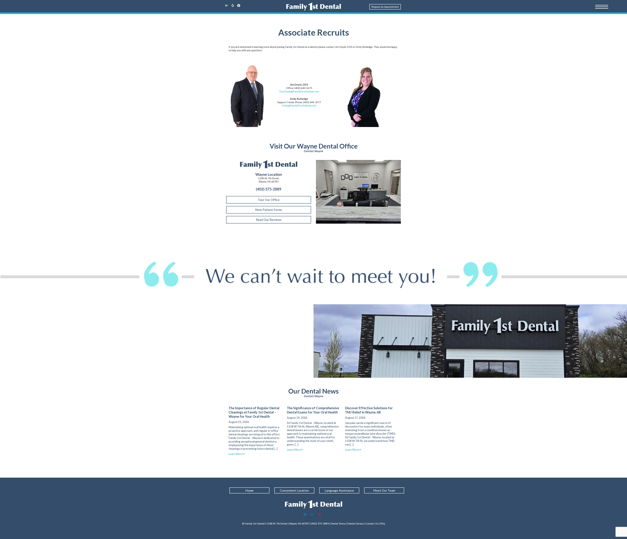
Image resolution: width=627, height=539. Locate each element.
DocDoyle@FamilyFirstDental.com (299, 91)
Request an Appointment (385, 6)
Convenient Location (294, 490)
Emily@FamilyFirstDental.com (299, 105)
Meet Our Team (384, 490)
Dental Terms (338, 523)
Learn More (236, 454)
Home (249, 490)
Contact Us (371, 523)
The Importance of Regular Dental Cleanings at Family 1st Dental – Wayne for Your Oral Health (254, 412)
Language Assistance (339, 490)
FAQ (382, 523)
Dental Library (355, 523)
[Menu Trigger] (601, 6)
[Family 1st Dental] (313, 6)
